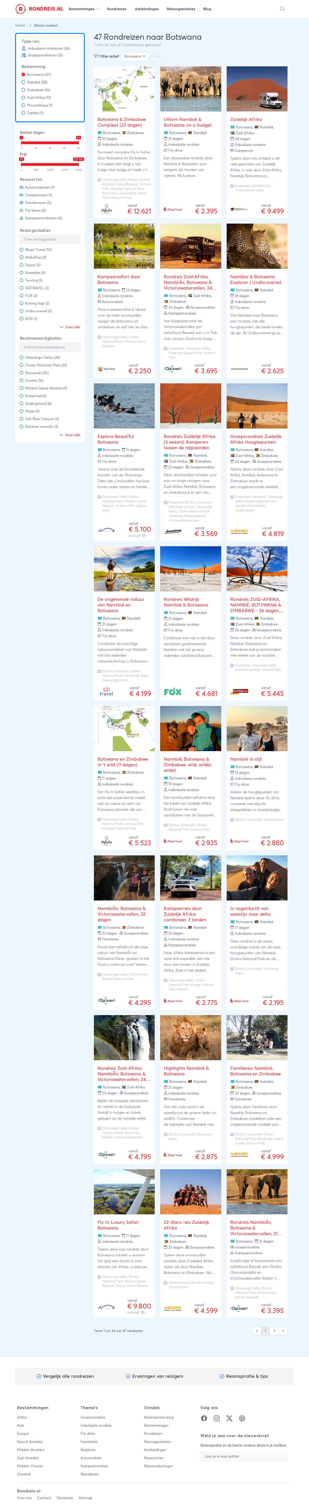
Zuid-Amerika (28, 1458)
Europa (23, 1433)
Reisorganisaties (35, 231)
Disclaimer (65, 1498)
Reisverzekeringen (158, 1466)
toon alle (72, 327)
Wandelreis (90, 1474)
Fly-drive (88, 1433)
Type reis (30, 41)
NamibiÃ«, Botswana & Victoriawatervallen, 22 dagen (121, 914)
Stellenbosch (261, 186)
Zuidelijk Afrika (246, 119)
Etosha (190, 502)
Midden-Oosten (30, 1466)
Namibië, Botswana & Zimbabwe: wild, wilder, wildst (188, 765)
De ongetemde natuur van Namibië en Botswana (120, 605)
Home (20, 25)
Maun (133, 179)
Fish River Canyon (182, 507)
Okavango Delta (114, 179)
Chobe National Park (193, 511)
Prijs (23, 154)
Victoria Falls (271, 669)
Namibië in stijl (246, 759)
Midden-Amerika (30, 1450)
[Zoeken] (282, 9)
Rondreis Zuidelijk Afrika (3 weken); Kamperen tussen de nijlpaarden (189, 442)
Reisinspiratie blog (159, 1417)
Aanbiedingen (155, 1450)
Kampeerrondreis (94, 1466)
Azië (20, 1425)
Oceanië (24, 1474)
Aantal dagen (32, 133)
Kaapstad (242, 186)
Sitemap (85, 1498)
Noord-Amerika (30, 1442)
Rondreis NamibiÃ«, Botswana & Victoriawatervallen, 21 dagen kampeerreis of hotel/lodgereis (254, 1233)
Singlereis (88, 1450)
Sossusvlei (204, 502)
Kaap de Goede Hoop (185, 353)
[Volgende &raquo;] (283, 1331)
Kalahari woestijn (248, 669)
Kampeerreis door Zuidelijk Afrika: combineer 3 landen (185, 914)
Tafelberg (176, 516)
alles (158, 56)
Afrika (22, 1417)
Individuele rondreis (96, 1425)
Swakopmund (273, 819)
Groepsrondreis (93, 1417)
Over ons (24, 1498)
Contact (44, 1498)
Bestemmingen (156, 1425)
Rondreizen (153, 1433)
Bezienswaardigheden (41, 338)
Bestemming (33, 67)
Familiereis (89, 1442)
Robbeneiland (194, 516)
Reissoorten (31, 180)
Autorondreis (91, 1458)
